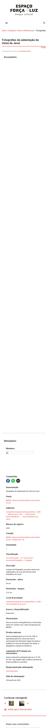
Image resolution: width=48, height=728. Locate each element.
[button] (44, 22)
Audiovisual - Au (18, 540)
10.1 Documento (26, 558)
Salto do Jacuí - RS (15, 514)
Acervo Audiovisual (26, 30)
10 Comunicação (12, 558)
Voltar (43, 47)
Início (4, 30)
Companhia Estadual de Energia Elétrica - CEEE (23, 512)
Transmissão (30, 514)
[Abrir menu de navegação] (6, 22)
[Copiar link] (18, 481)
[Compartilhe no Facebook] (8, 481)
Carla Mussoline (25, 51)
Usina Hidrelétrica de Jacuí (16, 604)
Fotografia (28, 560)
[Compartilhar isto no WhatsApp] (13, 481)
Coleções (12, 30)
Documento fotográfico (14, 560)
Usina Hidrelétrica (12, 517)
